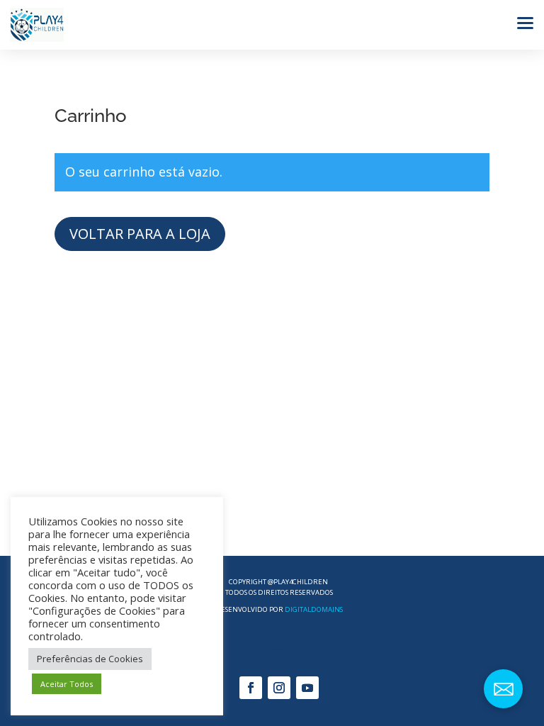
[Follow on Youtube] (307, 687)
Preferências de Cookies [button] (90, 658)
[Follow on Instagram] (279, 687)
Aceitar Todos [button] (66, 683)
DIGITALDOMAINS (314, 609)
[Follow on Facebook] (250, 687)
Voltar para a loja (139, 233)
